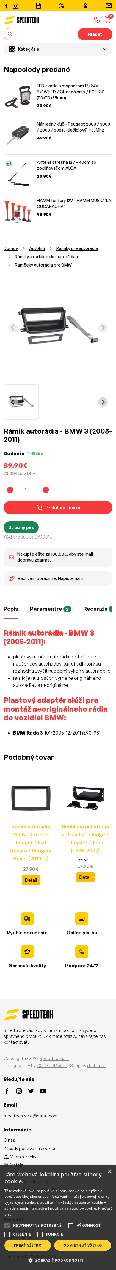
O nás (9, 1140)
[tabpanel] (58, 686)
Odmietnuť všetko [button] (82, 1245)
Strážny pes (21, 527)
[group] (21, 402)
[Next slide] (103, 328)
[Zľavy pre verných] (61, 5)
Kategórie (28, 49)
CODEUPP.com (52, 1065)
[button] (58, 1260)
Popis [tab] (11, 608)
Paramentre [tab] (49, 608)
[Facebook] (7, 5)
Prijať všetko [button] (28, 1245)
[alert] (58, 1217)
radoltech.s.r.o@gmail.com (31, 1115)
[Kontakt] (108, 5)
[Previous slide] (13, 328)
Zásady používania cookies (30, 1148)
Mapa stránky (22, 1156)
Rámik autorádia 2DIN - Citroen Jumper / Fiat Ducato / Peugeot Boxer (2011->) (31, 843)
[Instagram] (15, 5)
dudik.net (96, 1065)
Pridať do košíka (63, 507)
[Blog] (38, 5)
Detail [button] (31, 880)
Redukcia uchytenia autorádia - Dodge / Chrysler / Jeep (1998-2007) (85, 839)
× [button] (109, 1171)
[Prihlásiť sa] (85, 5)
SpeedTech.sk (54, 1058)
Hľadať (95, 34)
